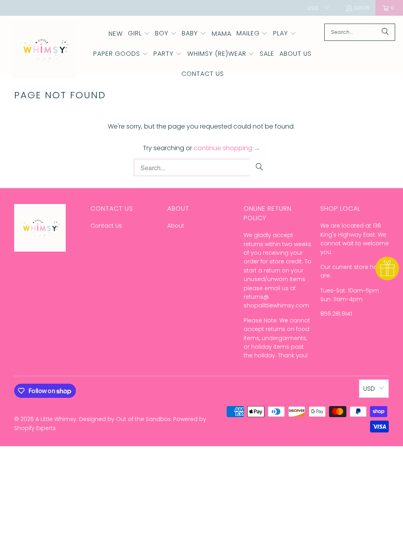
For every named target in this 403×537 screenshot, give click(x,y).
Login (362, 7)
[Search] (385, 32)
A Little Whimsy (55, 419)
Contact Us (106, 226)
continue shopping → (227, 148)
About (175, 226)
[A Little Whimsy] (44, 50)
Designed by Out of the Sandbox (124, 419)
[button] (139, 34)
